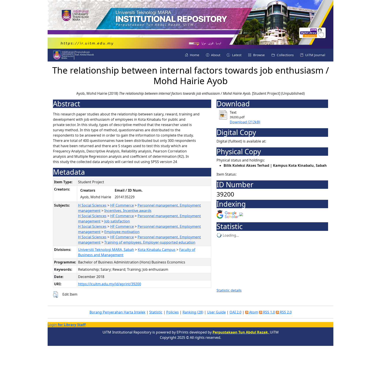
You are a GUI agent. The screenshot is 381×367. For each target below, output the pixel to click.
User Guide (216, 312)
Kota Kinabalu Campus (157, 249)
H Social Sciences (92, 205)
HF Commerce (122, 205)
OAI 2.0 (235, 312)
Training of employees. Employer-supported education (149, 242)
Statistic (155, 312)
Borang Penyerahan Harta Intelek (118, 312)
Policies (172, 312)
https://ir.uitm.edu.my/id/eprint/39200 (109, 284)
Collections (285, 55)
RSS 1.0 (268, 312)
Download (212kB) (245, 122)
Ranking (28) (193, 312)
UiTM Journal (314, 55)
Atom (253, 312)
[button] (55, 294)
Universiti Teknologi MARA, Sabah (106, 249)
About (215, 55)
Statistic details (229, 290)
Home (194, 55)
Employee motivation (122, 231)
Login (67, 324)
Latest (236, 55)
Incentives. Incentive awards (127, 210)
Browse (258, 55)
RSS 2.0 (285, 312)
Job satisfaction (117, 221)
